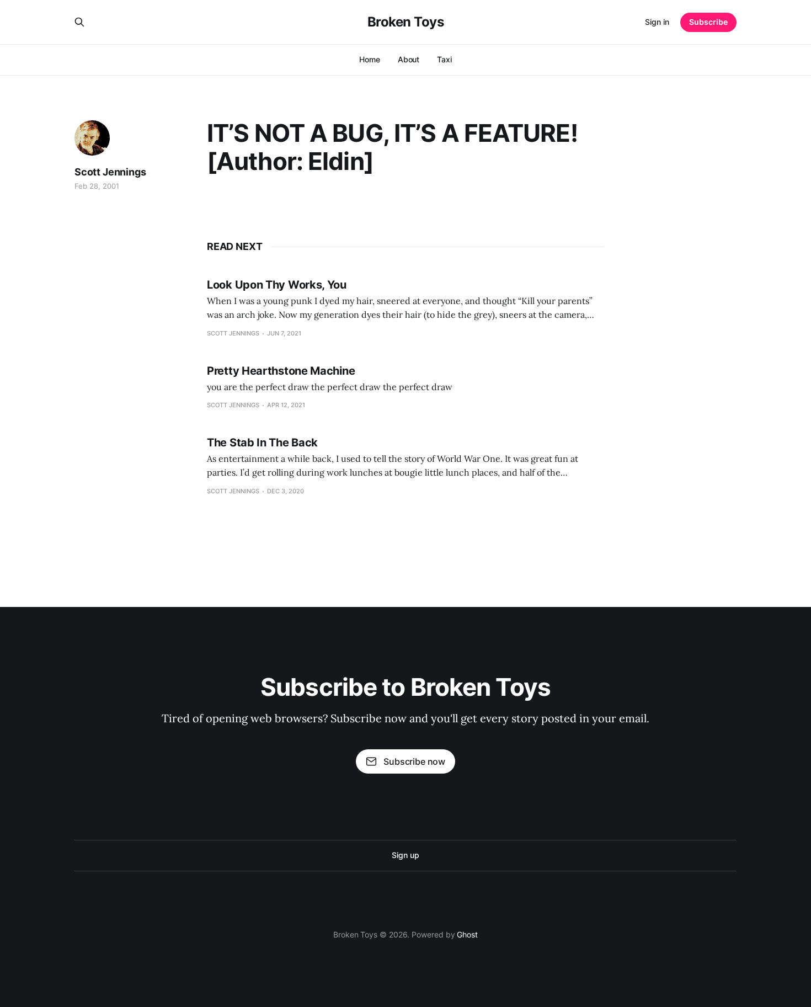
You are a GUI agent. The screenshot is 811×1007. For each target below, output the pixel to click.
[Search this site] (79, 22)
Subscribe (708, 21)
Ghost (467, 934)
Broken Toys (405, 22)
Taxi (444, 59)
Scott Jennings (110, 172)
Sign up (405, 855)
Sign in (657, 21)
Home (369, 59)
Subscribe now (414, 761)
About (409, 59)
